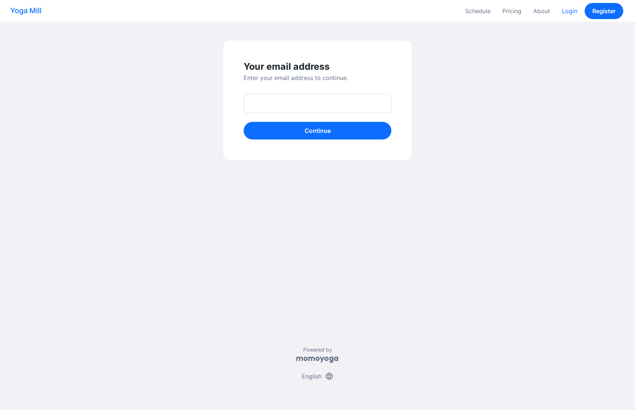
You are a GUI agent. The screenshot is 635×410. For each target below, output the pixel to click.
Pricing (511, 11)
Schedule (478, 11)
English (318, 376)
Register (604, 11)
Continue (318, 130)
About (541, 11)
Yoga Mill (26, 10)
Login (569, 11)
